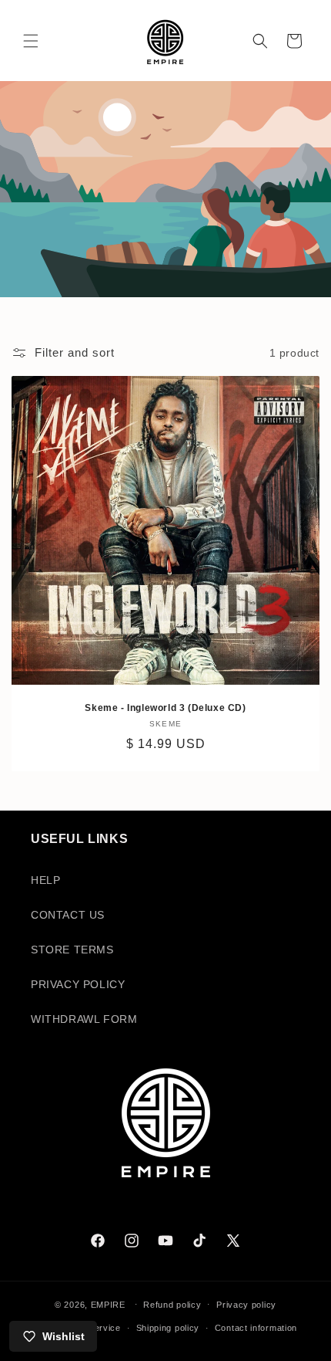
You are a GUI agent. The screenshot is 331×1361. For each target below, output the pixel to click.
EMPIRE (110, 1304)
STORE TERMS (72, 949)
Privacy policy (246, 1304)
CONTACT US (68, 915)
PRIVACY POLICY (78, 984)
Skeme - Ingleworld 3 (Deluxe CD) (165, 708)
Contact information (256, 1327)
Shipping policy (168, 1327)
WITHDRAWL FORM (84, 1019)
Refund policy (172, 1304)
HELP (45, 880)
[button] (31, 41)
